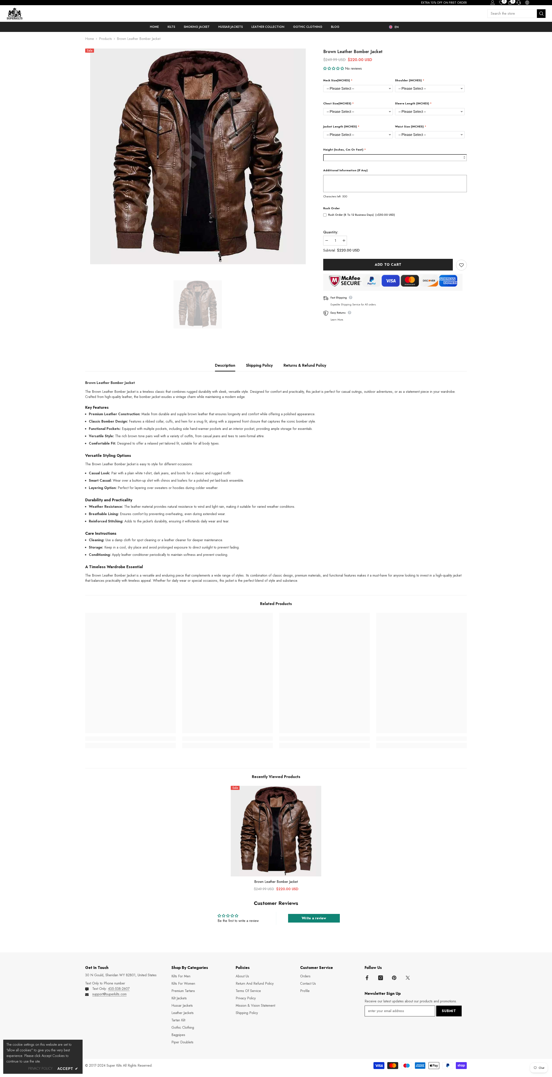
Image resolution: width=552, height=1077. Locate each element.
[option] (197, 156)
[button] (334, 68)
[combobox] (512, 13)
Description (225, 365)
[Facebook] (367, 978)
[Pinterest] (394, 978)
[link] (130, 738)
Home (89, 38)
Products (105, 38)
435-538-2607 (119, 988)
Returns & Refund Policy (305, 365)
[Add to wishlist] (461, 265)
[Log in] (493, 2)
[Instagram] (380, 978)
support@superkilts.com (109, 994)
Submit (449, 1010)
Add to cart (388, 264)
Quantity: (330, 232)
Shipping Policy (259, 365)
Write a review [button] (314, 918)
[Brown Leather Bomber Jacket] (276, 831)
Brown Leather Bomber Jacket (276, 882)
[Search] (516, 13)
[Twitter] (408, 978)
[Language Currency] (527, 2)
